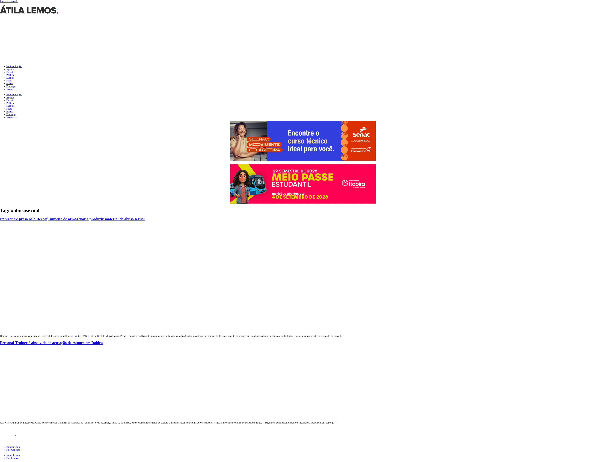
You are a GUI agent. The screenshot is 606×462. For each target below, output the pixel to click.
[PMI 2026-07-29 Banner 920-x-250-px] (303, 202)
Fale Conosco (13, 449)
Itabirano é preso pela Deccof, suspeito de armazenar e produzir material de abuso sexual (72, 219)
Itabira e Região (14, 66)
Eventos (10, 77)
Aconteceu (11, 89)
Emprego (10, 86)
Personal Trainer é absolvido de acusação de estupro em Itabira (51, 343)
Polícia (9, 83)
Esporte (10, 72)
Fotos (9, 80)
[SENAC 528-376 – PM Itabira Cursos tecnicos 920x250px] (303, 159)
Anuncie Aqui (13, 447)
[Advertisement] (303, 40)
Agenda (10, 69)
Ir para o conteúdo (9, 1)
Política (10, 75)
